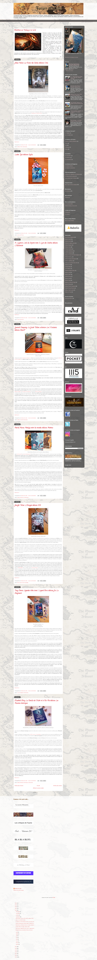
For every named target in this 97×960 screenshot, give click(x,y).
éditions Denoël (68, 276)
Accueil (38, 785)
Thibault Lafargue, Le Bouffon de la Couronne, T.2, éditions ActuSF (77, 111)
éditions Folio (67, 278)
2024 (16, 906)
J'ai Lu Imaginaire (20, 692)
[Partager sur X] (43, 145)
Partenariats (25, 146)
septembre (18, 916)
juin (16, 935)
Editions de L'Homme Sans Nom (71, 262)
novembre (18, 913)
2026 (16, 903)
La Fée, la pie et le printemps (35, 734)
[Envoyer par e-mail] (40, 145)
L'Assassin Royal (35, 567)
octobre (17, 915)
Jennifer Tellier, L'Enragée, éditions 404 (28, 505)
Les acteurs (67, 214)
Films (66, 143)
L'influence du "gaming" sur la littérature (72, 174)
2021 (16, 946)
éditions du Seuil (68, 292)
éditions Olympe (68, 284)
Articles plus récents (19, 785)
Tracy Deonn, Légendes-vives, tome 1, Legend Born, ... (25, 928)
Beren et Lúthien (38, 391)
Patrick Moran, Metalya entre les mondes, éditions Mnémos (34, 428)
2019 (16, 950)
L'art (66, 145)
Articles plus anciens (57, 785)
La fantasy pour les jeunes (70, 176)
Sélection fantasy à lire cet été (71, 205)
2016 (16, 955)
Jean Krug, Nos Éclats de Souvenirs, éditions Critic (74, 65)
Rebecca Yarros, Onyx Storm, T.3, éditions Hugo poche (76, 95)
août (17, 932)
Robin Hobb (20, 567)
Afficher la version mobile (38, 788)
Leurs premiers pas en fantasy (71, 178)
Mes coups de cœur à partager (22, 582)
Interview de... (68, 197)
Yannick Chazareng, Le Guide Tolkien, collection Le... (25, 923)
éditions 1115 (67, 272)
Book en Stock (68, 239)
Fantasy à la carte (18, 888)
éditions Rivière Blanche (69, 288)
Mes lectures (67, 191)
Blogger (54, 897)
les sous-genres (68, 134)
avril (17, 939)
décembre (18, 911)
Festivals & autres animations (71, 141)
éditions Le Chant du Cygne (70, 282)
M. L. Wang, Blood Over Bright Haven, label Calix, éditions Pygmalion (76, 77)
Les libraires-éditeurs (69, 165)
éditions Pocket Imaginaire (70, 286)
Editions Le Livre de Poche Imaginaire (72, 254)
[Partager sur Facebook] (44, 145)
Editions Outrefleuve (69, 260)
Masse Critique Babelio (69, 220)
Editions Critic (19, 146)
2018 (16, 951)
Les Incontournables (69, 203)
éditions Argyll (67, 274)
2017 (16, 953)
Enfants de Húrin (18, 391)
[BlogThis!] (41, 145)
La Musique (67, 147)
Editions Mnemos (20, 497)
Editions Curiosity (68, 248)
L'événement (67, 212)
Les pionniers (67, 157)
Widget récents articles (69, 70)
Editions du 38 (68, 264)
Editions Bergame (68, 245)
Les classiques (68, 155)
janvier (17, 944)
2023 (16, 908)
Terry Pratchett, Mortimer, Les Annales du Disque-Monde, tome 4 (77, 103)
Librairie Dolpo (68, 266)
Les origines (67, 133)
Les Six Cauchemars (26, 454)
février (17, 942)
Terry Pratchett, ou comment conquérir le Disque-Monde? (76, 121)
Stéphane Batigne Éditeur (70, 270)
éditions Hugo (67, 280)
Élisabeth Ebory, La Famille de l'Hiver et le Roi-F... (24, 930)
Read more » (17, 230)
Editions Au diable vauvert (70, 243)
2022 (16, 910)
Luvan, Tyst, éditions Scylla (24, 154)
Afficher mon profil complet (19, 890)
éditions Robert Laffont (69, 290)
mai (17, 937)
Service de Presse (20, 319)
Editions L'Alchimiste (69, 250)
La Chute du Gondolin (26, 391)
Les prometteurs (68, 159)
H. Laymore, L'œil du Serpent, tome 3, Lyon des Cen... (25, 921)
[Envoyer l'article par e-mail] (38, 144)
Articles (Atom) (41, 792)
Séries (66, 149)
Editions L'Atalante (68, 252)
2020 (16, 948)
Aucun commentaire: (32, 144)
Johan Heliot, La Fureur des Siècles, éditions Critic (31, 63)
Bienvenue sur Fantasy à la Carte (71, 57)
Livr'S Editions (68, 268)
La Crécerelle (19, 454)
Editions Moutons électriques (22, 782)
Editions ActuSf (20, 419)
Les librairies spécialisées (70, 167)
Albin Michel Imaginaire (69, 237)
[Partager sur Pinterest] (45, 145)
